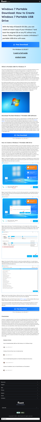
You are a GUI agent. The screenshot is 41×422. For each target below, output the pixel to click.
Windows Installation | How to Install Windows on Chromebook (16, 366)
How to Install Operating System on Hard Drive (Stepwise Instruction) (17, 358)
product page (20, 57)
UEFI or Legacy (23, 299)
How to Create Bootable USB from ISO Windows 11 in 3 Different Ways (17, 343)
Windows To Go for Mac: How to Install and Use (13, 351)
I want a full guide (20, 53)
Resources (3, 382)
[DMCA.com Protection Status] (23, 412)
